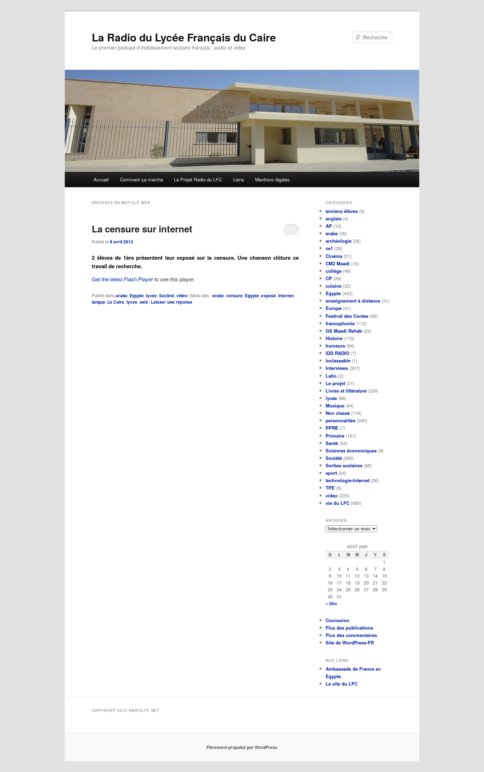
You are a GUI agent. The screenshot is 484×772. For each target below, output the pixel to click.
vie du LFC (337, 503)
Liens (238, 179)
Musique (335, 405)
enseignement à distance (353, 300)
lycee (131, 302)
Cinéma (334, 256)
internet (286, 295)
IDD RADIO (337, 353)
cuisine (334, 285)
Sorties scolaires (344, 465)
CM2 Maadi (338, 263)
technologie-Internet (348, 480)
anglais (334, 218)
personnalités (340, 420)
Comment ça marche (141, 179)
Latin (331, 375)
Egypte (137, 295)
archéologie (338, 240)
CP (329, 278)
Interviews (337, 368)
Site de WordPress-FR (350, 642)
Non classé (338, 413)
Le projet (335, 383)
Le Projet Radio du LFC (198, 179)
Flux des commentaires (351, 635)
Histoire (334, 338)
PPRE (332, 427)
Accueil (101, 179)
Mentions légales (272, 179)
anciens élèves (342, 211)
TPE (330, 487)
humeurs (335, 345)
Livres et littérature (346, 390)
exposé (268, 295)
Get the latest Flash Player (122, 279)
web (144, 302)
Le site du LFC (342, 683)
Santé (332, 443)
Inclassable (338, 360)
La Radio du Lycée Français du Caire (184, 37)
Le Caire (115, 302)
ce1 (329, 248)
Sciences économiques (351, 450)
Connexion (337, 620)
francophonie (340, 323)
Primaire (335, 435)
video (181, 295)
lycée (151, 295)
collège (334, 270)
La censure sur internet (142, 228)
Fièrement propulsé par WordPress (242, 747)
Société (166, 295)
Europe (334, 308)
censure (234, 295)
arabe (122, 295)
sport (331, 472)
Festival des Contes (347, 315)
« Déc (331, 603)
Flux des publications (349, 627)
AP (329, 225)
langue (98, 302)
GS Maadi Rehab (344, 330)
